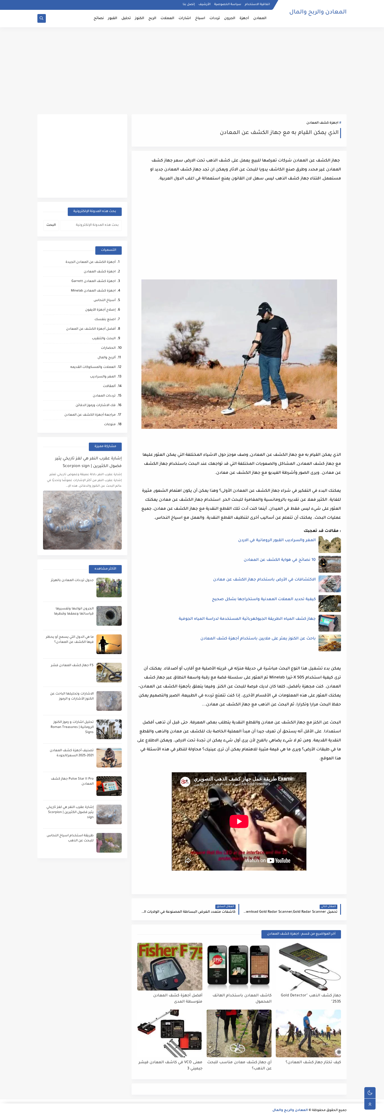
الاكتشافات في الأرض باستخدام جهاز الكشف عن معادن (264, 580)
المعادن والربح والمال (318, 13)
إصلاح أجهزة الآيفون (100, 310)
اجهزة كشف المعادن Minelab (93, 291)
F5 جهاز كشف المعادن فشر (72, 666)
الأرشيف (204, 4)
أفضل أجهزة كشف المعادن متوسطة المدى (177, 999)
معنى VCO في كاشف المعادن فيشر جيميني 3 (170, 1065)
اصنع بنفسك (105, 320)
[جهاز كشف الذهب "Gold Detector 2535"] (308, 967)
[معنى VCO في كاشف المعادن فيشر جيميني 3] (169, 1033)
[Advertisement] (192, 70)
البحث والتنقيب (104, 339)
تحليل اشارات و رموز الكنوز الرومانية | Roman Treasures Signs (72, 727)
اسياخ (200, 19)
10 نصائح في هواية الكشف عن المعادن (280, 560)
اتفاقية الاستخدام (257, 4)
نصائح (99, 19)
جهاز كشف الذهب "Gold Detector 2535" (311, 999)
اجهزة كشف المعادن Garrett (93, 281)
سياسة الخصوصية (227, 4)
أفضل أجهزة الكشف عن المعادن (91, 329)
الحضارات (108, 348)
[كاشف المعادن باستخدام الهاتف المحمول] (239, 967)
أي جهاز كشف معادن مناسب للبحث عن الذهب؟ (239, 1065)
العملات (167, 19)
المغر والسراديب (103, 377)
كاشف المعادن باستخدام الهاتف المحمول (242, 999)
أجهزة (244, 19)
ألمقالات (109, 386)
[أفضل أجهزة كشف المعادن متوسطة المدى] (169, 967)
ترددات (214, 19)
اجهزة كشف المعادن (322, 123)
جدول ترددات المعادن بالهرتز (72, 580)
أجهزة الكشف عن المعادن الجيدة (90, 262)
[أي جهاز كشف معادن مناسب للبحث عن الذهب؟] (239, 1033)
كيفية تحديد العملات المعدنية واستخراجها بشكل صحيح (264, 599)
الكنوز (139, 19)
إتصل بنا (189, 4)
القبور (112, 19)
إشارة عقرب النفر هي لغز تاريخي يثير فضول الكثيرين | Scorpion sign (88, 463)
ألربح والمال (107, 358)
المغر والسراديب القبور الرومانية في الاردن (277, 540)
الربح (152, 19)
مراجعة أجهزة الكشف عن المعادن (90, 415)
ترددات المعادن (104, 396)
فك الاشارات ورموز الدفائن (96, 405)
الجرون (229, 19)
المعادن (259, 19)
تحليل (126, 19)
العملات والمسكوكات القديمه (93, 367)
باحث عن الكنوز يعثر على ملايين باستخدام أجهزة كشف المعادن (258, 639)
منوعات (110, 425)
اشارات (185, 19)
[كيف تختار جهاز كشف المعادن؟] (308, 1033)
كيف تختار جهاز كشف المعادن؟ (313, 1062)
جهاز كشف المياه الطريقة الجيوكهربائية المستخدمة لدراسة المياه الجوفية (247, 619)
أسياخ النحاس (105, 300)
